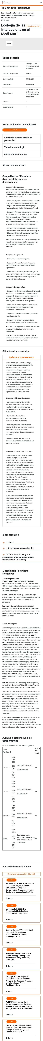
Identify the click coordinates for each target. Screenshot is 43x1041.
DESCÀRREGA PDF (33, 26)
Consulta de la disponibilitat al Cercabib (21, 874)
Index (9, 43)
